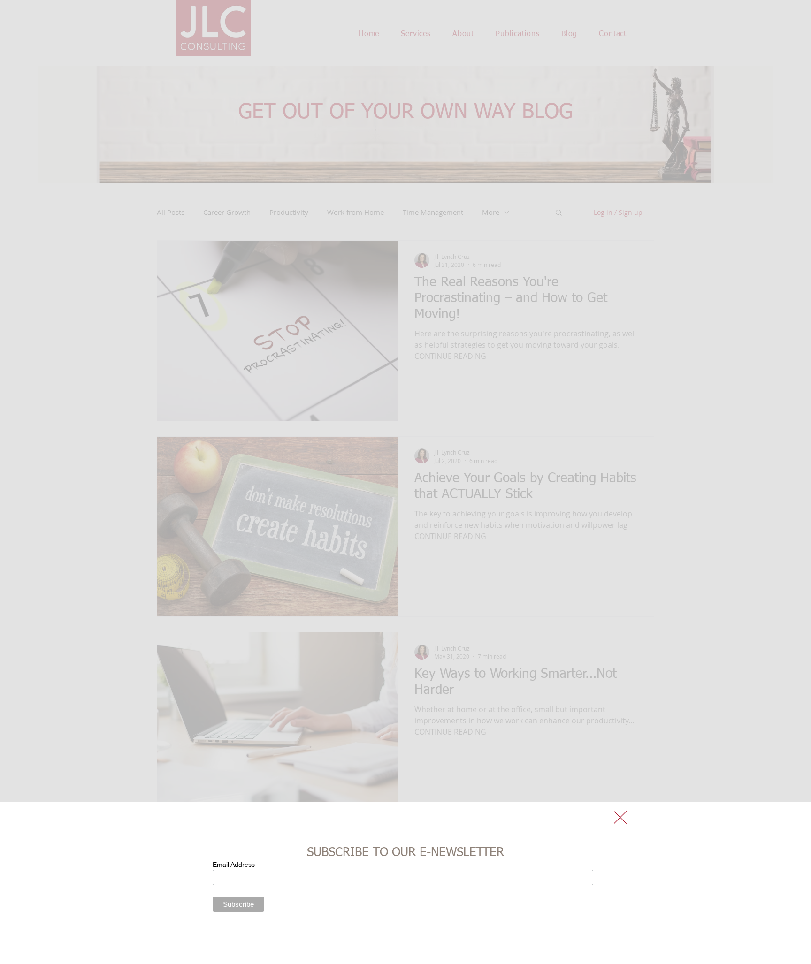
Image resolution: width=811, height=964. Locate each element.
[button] (620, 817)
